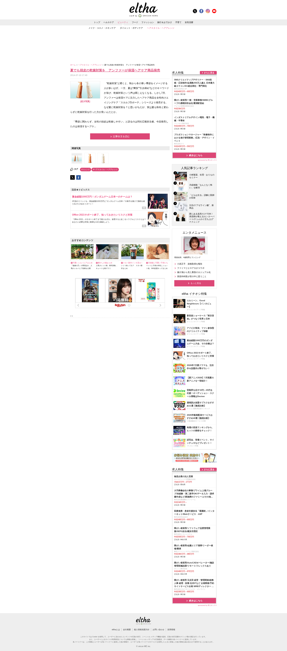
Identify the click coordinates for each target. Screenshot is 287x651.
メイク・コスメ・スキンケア (102, 28)
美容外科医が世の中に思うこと (191, 276)
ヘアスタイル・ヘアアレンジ (160, 28)
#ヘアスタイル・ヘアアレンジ (105, 169)
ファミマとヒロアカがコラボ (190, 268)
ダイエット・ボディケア (131, 28)
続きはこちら (196, 155)
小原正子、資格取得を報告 (189, 264)
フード (135, 22)
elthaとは (116, 629)
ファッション (147, 22)
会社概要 (127, 629)
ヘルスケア (108, 22)
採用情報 (171, 629)
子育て (178, 22)
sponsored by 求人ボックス (207, 160)
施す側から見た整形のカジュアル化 (194, 272)
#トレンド (85, 169)
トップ (97, 22)
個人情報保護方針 (141, 629)
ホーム (73, 65)
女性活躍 (189, 22)
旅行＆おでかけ (164, 22)
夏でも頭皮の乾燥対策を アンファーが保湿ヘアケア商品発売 (115, 70)
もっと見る (196, 283)
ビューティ (123, 22)
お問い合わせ (158, 629)
